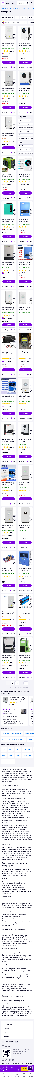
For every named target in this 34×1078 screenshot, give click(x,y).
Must (17, 749)
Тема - (9, 1042)
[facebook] (6, 1060)
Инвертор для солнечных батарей (13, 739)
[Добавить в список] (14, 38)
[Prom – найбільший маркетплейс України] (3, 3)
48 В (25, 22)
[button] (8, 62)
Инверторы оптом (8, 762)
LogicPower (27, 749)
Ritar (17, 755)
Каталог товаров (6, 8)
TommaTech (27, 755)
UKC (10, 749)
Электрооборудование (22, 8)
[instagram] (10, 1060)
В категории (10, 3)
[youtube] (3, 1060)
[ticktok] (13, 1060)
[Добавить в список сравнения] (14, 34)
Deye (3, 749)
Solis (3, 755)
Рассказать (25, 1069)
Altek (10, 755)
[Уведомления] (31, 3)
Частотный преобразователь (11, 733)
